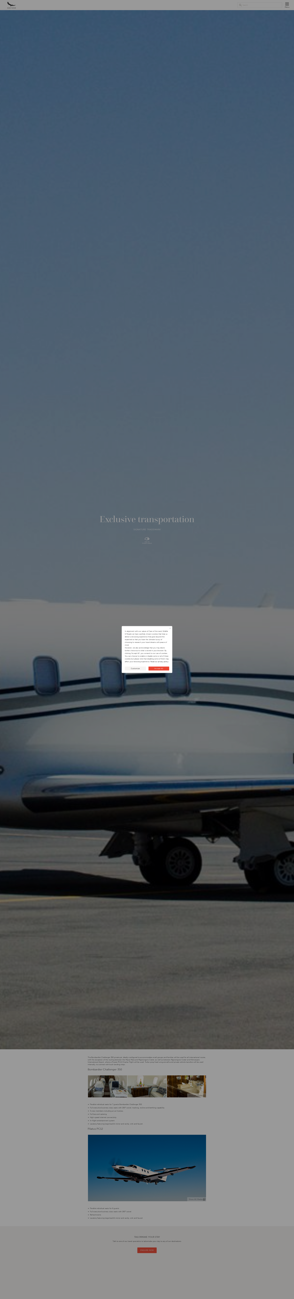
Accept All (158, 669)
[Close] (170, 628)
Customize (135, 669)
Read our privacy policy (159, 662)
